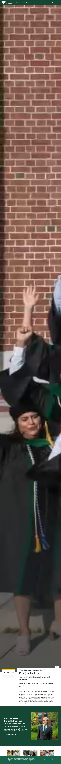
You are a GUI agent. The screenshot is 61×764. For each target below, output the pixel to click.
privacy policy (29, 760)
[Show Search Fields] (53, 2)
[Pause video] (57, 667)
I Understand (48, 758)
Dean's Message (10, 734)
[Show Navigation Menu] (57, 2)
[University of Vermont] (7, 4)
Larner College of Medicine (23, 2)
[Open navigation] (13, 672)
